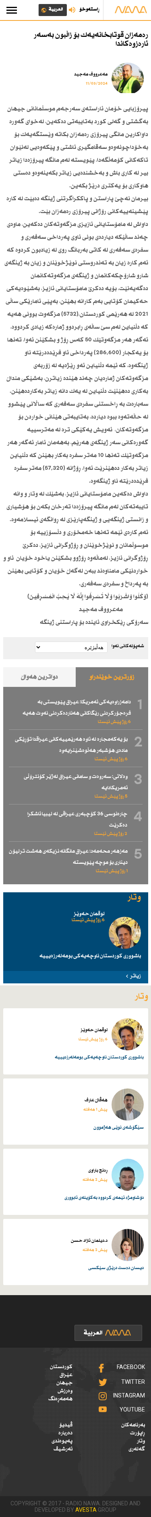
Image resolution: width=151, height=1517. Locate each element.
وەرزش (65, 1391)
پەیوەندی (62, 1441)
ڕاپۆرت (137, 1433)
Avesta (86, 1510)
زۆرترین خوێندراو (111, 677)
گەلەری (136, 1449)
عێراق (66, 1375)
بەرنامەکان (133, 1425)
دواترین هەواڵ (39, 677)
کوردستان (61, 1367)
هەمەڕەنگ (60, 1399)
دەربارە (65, 1433)
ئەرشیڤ (63, 1449)
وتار (141, 1441)
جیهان (64, 1383)
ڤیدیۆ (65, 1425)
